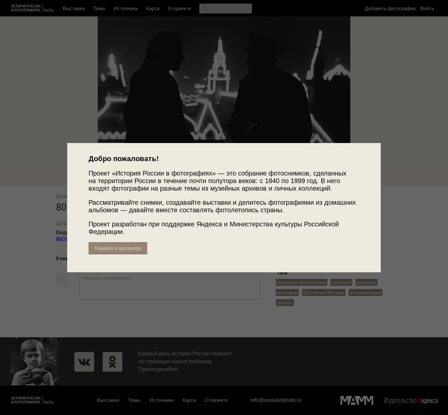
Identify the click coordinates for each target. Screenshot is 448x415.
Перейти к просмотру (117, 248)
